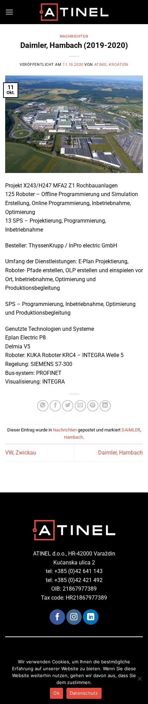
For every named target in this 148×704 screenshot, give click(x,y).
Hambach (73, 437)
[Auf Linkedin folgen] (90, 616)
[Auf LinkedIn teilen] (105, 405)
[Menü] (9, 11)
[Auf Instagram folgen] (74, 616)
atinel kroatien (111, 64)
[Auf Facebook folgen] (57, 616)
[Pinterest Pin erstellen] (92, 405)
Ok (56, 693)
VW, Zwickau (20, 452)
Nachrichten (74, 36)
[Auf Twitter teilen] (67, 405)
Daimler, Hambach (120, 452)
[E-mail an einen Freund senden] (80, 405)
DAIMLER (130, 429)
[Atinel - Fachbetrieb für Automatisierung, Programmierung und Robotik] (74, 11)
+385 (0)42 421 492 (78, 580)
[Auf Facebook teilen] (55, 405)
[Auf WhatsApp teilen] (43, 405)
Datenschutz (84, 693)
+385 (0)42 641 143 (78, 571)
